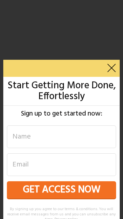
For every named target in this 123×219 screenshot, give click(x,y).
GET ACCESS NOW (61, 190)
